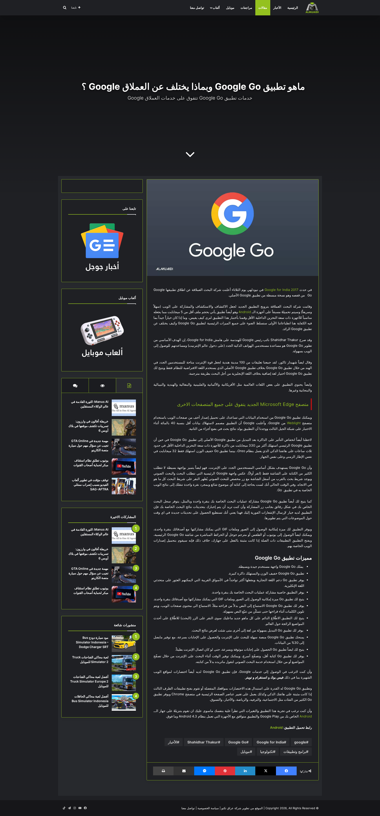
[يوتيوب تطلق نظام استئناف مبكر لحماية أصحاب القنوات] (124, 466)
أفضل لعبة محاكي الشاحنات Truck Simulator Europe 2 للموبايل (89, 681)
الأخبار (277, 7)
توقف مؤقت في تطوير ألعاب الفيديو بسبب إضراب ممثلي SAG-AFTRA (90, 484)
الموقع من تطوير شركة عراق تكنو (242, 808)
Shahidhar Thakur (202, 742)
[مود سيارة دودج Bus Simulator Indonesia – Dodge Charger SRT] (124, 643)
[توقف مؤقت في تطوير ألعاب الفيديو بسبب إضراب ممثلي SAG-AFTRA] (124, 486)
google (300, 742)
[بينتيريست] (225, 771)
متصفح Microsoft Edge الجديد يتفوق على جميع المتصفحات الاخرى (243, 404)
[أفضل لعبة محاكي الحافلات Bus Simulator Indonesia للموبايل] (124, 702)
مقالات (262, 7)
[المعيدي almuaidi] (312, 7)
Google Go (237, 742)
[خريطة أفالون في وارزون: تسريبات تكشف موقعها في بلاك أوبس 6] (124, 427)
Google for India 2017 (281, 290)
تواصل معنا (197, 7)
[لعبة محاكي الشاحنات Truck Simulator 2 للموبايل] (124, 663)
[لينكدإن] (245, 771)
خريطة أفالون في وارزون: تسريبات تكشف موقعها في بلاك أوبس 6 (88, 425)
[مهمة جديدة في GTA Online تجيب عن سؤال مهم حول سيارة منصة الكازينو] (124, 447)
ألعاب (216, 7)
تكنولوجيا (266, 751)
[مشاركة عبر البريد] (184, 771)
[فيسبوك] (286, 771)
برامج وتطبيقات (294, 751)
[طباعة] (163, 771)
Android (245, 312)
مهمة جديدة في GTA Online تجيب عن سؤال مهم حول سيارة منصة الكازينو (88, 445)
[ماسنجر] (204, 771)
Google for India (270, 742)
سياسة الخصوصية (208, 808)
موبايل (230, 7)
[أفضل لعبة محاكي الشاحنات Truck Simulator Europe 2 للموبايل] (124, 683)
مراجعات (246, 7)
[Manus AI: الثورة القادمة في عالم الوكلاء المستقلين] (124, 408)
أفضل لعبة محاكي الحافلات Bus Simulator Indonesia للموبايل (90, 700)
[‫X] (265, 771)
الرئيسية (292, 7)
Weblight (294, 423)
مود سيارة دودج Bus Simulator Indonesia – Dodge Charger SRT (92, 642)
